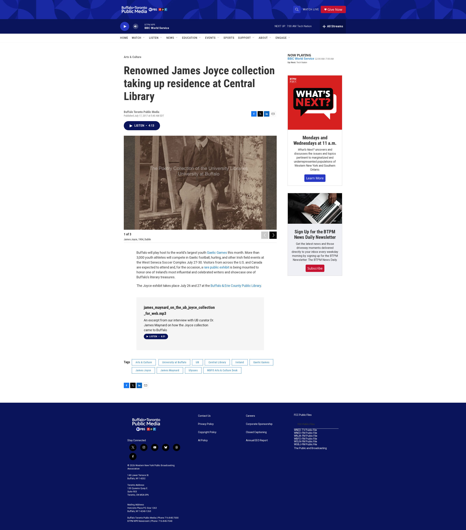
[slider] (141, 26)
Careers (250, 416)
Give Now (334, 9)
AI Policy (203, 440)
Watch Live (311, 9)
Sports (229, 37)
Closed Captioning (256, 432)
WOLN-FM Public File (305, 441)
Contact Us (204, 416)
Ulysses (193, 370)
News (170, 37)
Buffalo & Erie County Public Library (236, 286)
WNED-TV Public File (305, 430)
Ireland (240, 362)
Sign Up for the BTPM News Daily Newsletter (315, 234)
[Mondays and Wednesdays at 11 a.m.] (315, 102)
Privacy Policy (206, 424)
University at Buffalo (174, 362)
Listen (154, 37)
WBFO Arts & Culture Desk (222, 370)
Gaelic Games (217, 252)
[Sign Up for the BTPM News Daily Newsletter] (315, 208)
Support (244, 37)
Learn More (315, 178)
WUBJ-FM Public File (305, 444)
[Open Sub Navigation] (144, 37)
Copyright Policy (207, 432)
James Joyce (143, 370)
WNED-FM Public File (305, 433)
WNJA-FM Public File (305, 436)
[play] (125, 26)
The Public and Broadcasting (310, 448)
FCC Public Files (303, 415)
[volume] (136, 26)
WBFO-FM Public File (305, 438)
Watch (136, 37)
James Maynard (170, 370)
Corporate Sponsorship (259, 424)
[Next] (273, 235)
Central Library (217, 362)
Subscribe (315, 268)
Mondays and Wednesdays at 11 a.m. (315, 140)
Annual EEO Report (257, 440)
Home (124, 37)
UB (197, 362)
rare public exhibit (216, 267)
